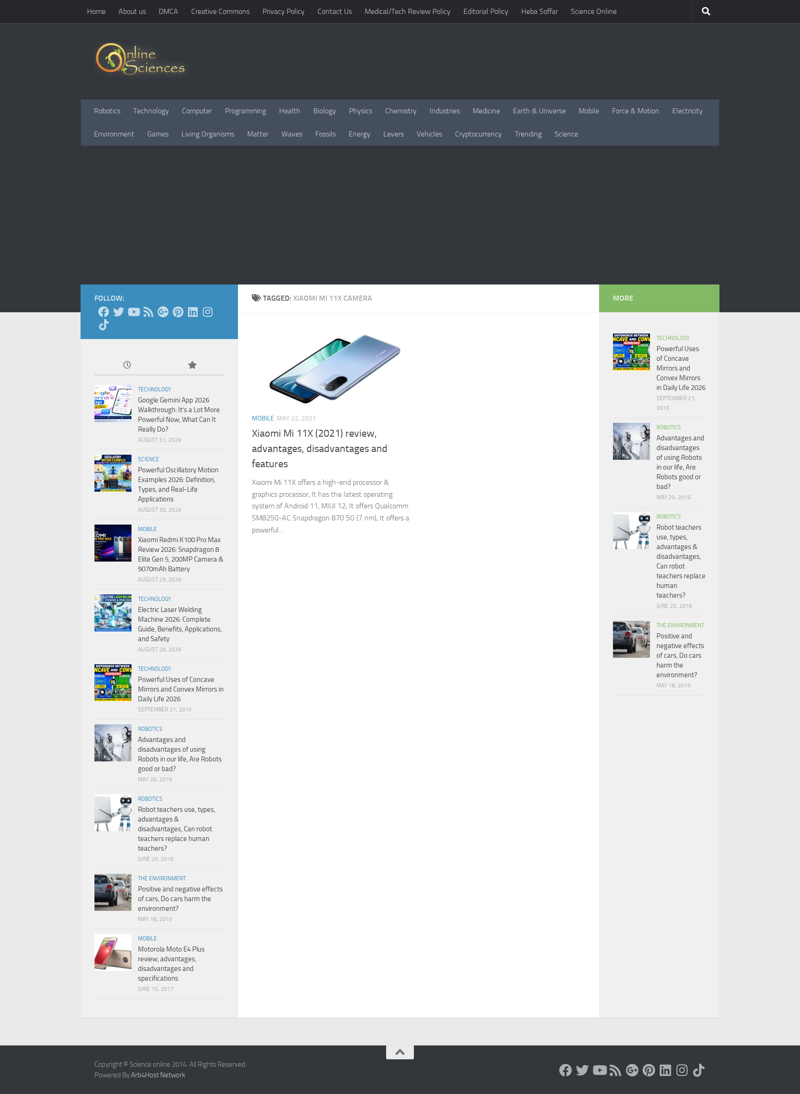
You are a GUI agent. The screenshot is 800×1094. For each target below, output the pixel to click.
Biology (324, 110)
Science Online (594, 11)
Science (566, 134)
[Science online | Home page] (143, 61)
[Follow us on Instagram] (207, 311)
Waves (291, 134)
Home (96, 11)
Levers (393, 134)
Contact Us (335, 11)
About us (132, 11)
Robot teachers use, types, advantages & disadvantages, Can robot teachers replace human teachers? (176, 829)
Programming (245, 110)
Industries (445, 110)
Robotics (107, 110)
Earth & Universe (539, 110)
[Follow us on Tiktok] (103, 324)
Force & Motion (635, 110)
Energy (359, 134)
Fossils (325, 134)
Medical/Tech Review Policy (407, 11)
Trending (528, 134)
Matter (258, 134)
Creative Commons (220, 11)
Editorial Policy (485, 11)
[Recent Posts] (126, 366)
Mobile (589, 110)
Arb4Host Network (158, 1075)
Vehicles (429, 134)
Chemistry (401, 110)
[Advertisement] (400, 215)
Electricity (687, 110)
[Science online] (103, 311)
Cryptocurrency (478, 134)
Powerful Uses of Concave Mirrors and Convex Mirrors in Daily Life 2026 (181, 689)
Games (158, 134)
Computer (197, 110)
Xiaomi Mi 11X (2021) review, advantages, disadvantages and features (320, 448)
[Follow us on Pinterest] (177, 311)
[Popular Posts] (191, 366)
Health (289, 110)
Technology (151, 110)
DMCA (168, 11)
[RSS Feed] (148, 311)
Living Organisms (207, 134)
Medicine (486, 110)
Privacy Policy (283, 11)
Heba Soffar (539, 11)
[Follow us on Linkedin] (192, 311)
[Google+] (163, 311)
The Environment (162, 878)
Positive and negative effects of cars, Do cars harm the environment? (180, 899)
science (148, 459)
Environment (114, 134)
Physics (360, 110)
